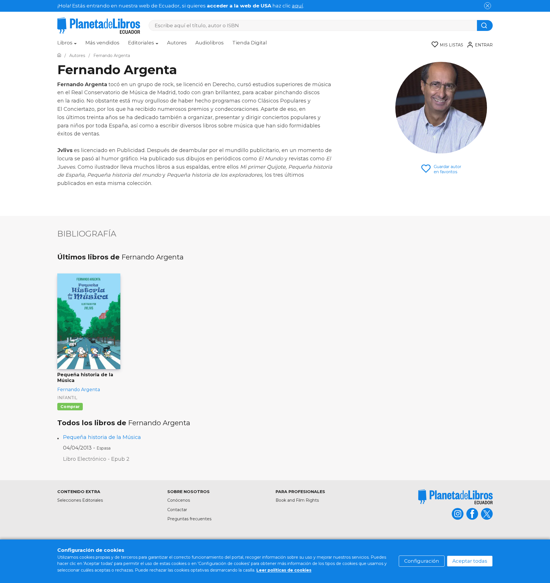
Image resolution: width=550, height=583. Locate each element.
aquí (297, 6)
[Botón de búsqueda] (485, 25)
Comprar (70, 406)
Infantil (67, 397)
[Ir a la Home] (59, 55)
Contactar (177, 509)
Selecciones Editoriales (80, 500)
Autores (177, 43)
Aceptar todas (469, 561)
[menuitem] (67, 45)
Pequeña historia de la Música (102, 437)
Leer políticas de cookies (283, 570)
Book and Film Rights (297, 500)
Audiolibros (209, 43)
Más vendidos (102, 43)
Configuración (421, 561)
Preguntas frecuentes (189, 518)
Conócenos (178, 500)
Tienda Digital (249, 43)
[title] (455, 496)
